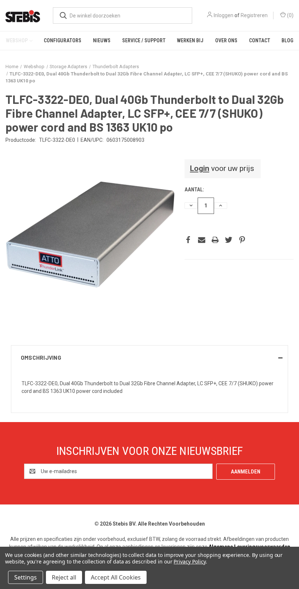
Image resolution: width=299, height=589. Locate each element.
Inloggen (223, 15)
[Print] (215, 239)
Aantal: (194, 189)
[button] (149, 358)
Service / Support (144, 40)
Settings (25, 577)
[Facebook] (188, 239)
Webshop (17, 40)
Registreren (254, 15)
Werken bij (190, 40)
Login (199, 168)
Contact (259, 40)
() (290, 15)
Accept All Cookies (116, 577)
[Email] (201, 239)
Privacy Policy (189, 561)
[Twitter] (228, 239)
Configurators (62, 40)
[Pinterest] (242, 239)
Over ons (226, 40)
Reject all (64, 577)
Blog (287, 40)
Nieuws (101, 40)
